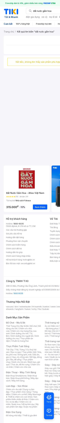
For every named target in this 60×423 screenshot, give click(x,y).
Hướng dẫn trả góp (14, 252)
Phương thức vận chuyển (17, 241)
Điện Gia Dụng (13, 412)
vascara (9, 306)
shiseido (10, 309)
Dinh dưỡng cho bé (19, 333)
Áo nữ (47, 326)
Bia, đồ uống (15, 359)
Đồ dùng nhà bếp (13, 415)
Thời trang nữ (52, 322)
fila (39, 309)
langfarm (19, 309)
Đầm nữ (54, 326)
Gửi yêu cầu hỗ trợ (14, 233)
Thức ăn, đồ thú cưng (20, 364)
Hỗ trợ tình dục (28, 404)
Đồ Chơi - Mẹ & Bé (15, 322)
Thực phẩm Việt (29, 352)
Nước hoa (16, 404)
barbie (46, 306)
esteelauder (25, 306)
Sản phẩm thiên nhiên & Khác (21, 398)
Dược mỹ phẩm (30, 407)
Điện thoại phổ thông (20, 378)
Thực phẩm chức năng (21, 392)
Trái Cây (9, 349)
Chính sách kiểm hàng (16, 245)
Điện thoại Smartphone (16, 376)
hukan (27, 309)
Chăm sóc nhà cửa (22, 367)
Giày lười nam (51, 384)
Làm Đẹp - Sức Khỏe (17, 386)
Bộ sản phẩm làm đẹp (22, 405)
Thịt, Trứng (20, 349)
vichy (34, 309)
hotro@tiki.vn (29, 260)
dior (16, 306)
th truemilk (37, 306)
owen (53, 306)
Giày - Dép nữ (52, 365)
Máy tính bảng (18, 381)
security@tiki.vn (28, 263)
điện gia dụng (33, 17)
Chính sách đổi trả (14, 248)
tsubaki (45, 309)
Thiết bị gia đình (30, 415)
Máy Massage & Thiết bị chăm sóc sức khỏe (23, 395)
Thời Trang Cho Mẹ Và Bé (17, 326)
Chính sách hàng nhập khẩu (18, 256)
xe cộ (44, 17)
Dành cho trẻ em (19, 362)
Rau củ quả (16, 352)
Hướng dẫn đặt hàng (15, 237)
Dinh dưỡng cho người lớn (22, 336)
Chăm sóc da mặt (14, 389)
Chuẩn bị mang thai (20, 341)
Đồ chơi (33, 326)
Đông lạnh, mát (24, 354)
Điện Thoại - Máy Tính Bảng (21, 372)
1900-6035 (18, 224)
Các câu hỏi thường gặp (16, 230)
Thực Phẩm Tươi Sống (17, 346)
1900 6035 (18, 293)
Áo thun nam (50, 344)
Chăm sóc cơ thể (19, 394)
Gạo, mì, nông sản (20, 357)
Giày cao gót (50, 368)
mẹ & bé (53, 17)
